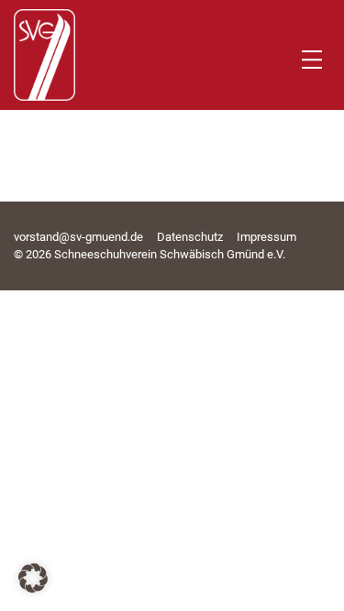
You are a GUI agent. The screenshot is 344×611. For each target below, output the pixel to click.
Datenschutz (190, 237)
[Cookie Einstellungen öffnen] (33, 587)
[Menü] (312, 59)
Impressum (266, 237)
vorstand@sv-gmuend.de (78, 237)
